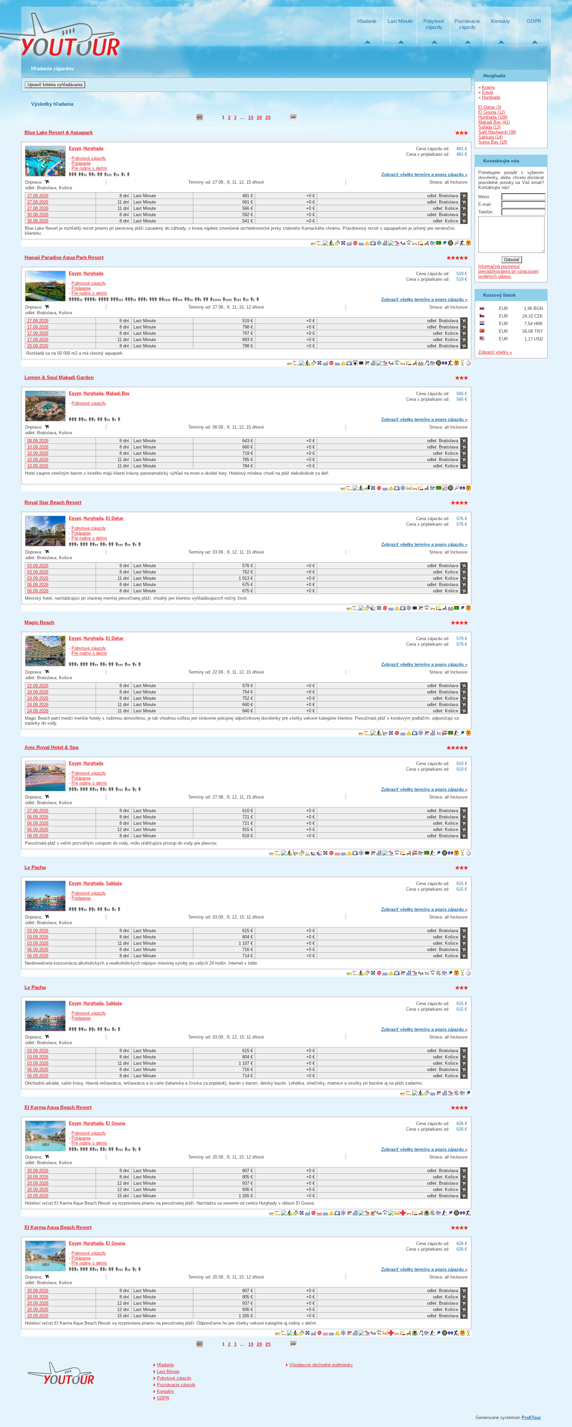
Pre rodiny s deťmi (89, 168)
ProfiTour (531, 1417)
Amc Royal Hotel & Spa (51, 747)
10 (251, 117)
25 (268, 117)
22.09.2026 (37, 685)
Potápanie (81, 163)
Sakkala (114, 883)
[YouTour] (61, 1373)
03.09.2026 (37, 565)
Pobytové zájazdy (433, 24)
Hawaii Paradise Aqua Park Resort (64, 257)
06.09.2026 (37, 584)
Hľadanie (366, 21)
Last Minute (400, 21)
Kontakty (500, 21)
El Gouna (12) (491, 112)
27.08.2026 (37, 195)
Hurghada (93, 148)
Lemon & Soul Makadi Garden (59, 377)
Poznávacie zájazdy (467, 24)
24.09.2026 (37, 691)
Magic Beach (39, 622)
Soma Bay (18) (492, 142)
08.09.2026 (37, 440)
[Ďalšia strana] (293, 117)
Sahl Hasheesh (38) (497, 132)
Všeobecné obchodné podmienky (321, 1364)
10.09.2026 (37, 447)
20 (259, 117)
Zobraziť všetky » (495, 352)
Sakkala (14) (490, 137)
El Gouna (115, 1123)
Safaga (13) (489, 127)
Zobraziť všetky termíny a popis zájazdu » (424, 174)
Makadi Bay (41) (494, 122)
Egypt (75, 148)
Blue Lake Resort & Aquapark (58, 132)
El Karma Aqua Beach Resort (58, 1107)
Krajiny (488, 87)
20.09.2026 (37, 345)
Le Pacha (35, 867)
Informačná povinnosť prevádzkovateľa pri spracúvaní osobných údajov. (508, 271)
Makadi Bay (117, 393)
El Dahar (114, 518)
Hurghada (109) (492, 117)
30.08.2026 (37, 214)
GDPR (534, 21)
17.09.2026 (37, 327)
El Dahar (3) (489, 107)
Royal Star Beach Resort (52, 502)
